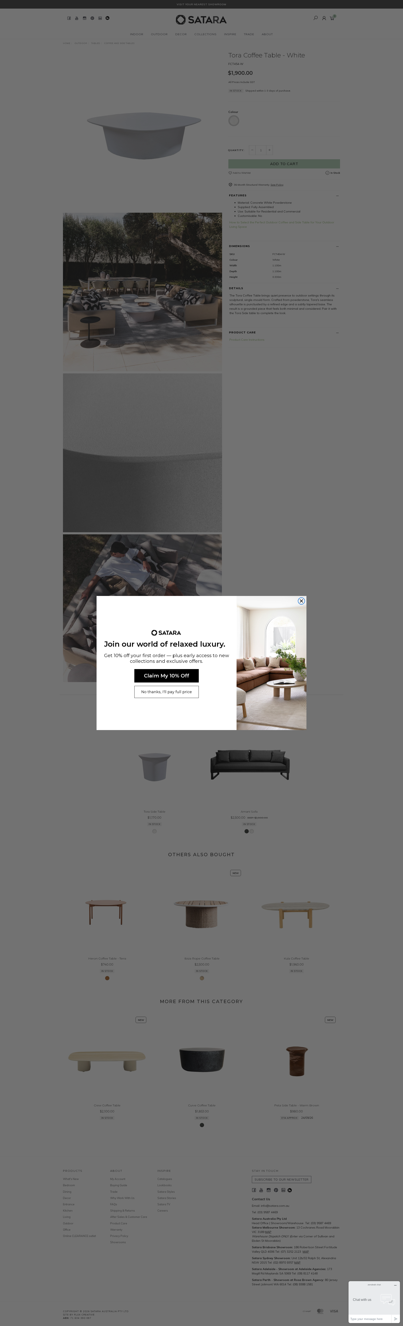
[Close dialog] (301, 601)
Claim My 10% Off (166, 676)
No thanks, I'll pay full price (166, 692)
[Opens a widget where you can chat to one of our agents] (374, 1302)
